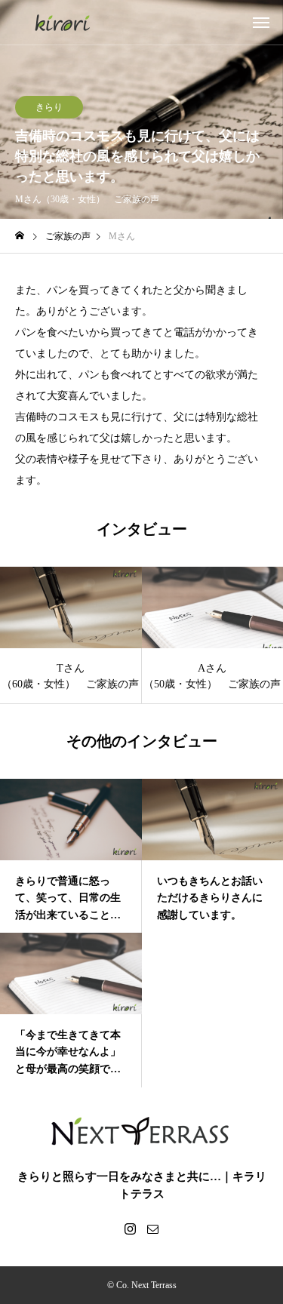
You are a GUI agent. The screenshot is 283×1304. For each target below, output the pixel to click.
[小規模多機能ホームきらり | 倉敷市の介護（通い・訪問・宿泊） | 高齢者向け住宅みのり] (62, 23)
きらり (49, 107)
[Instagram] (130, 1228)
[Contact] (153, 1228)
